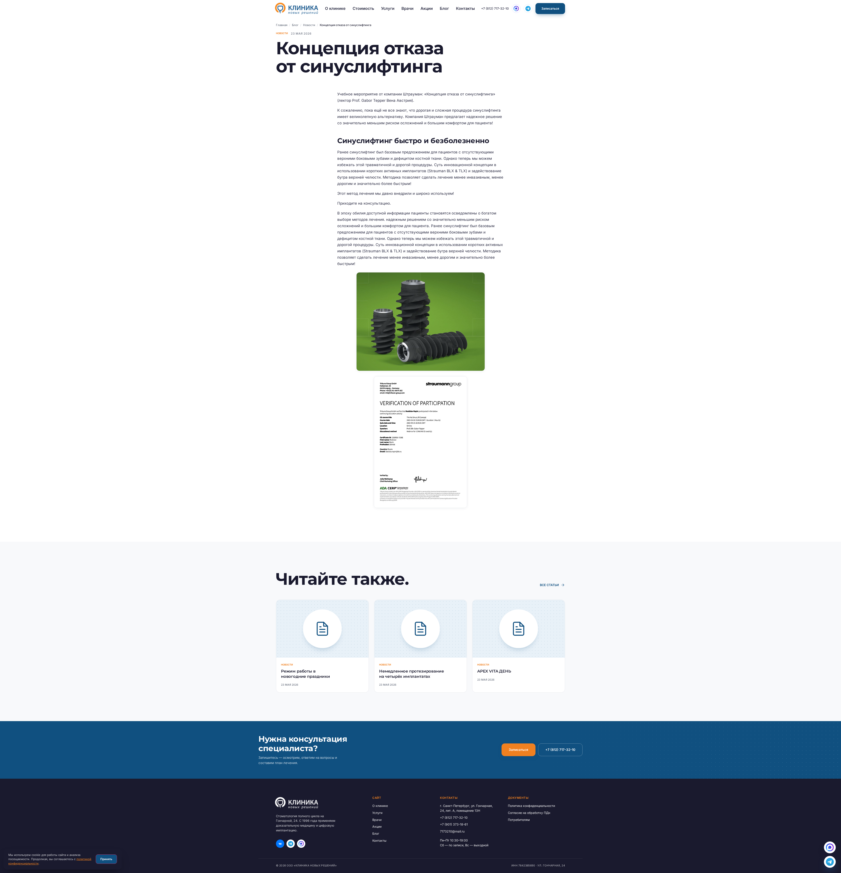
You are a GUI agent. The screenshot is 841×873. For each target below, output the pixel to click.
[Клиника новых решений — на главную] (296, 8)
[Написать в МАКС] (516, 8)
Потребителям (519, 820)
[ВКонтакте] (280, 844)
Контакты (465, 8)
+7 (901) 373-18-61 (454, 824)
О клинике (335, 8)
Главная (281, 25)
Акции (426, 8)
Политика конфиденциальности (531, 806)
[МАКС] (301, 844)
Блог (444, 8)
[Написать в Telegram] (528, 8)
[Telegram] (290, 844)
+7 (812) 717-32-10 (495, 8)
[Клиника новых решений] (318, 803)
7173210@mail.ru (452, 831)
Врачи (407, 8)
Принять (106, 859)
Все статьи (552, 585)
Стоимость (363, 8)
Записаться (550, 8)
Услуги (387, 8)
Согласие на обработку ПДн (529, 813)
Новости (309, 25)
